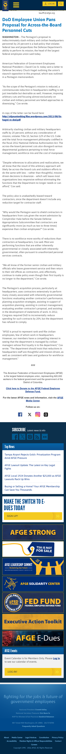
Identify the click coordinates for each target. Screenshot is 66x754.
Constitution (44, 737)
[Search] (61, 4)
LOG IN (51, 4)
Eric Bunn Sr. (45, 713)
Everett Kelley (41, 710)
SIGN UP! (12, 516)
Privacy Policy (57, 737)
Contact (58, 741)
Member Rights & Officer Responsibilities (35, 741)
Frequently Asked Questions (33, 726)
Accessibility (12, 741)
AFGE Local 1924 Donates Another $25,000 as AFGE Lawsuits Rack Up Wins (33, 477)
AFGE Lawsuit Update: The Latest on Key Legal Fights (30, 467)
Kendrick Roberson (46, 717)
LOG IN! (12, 671)
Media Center (17, 737)
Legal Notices (30, 737)
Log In (56, 658)
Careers (34, 745)
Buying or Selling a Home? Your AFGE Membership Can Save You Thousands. (32, 488)
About (6, 737)
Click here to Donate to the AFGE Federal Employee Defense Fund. (33, 390)
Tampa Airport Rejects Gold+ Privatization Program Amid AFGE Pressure (32, 456)
